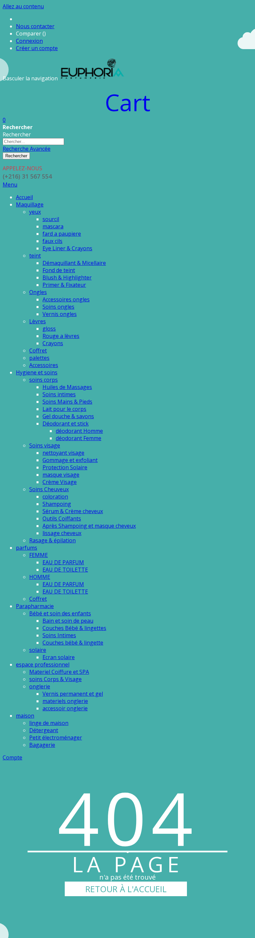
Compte (12, 757)
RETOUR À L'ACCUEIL (126, 889)
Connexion (29, 40)
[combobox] (33, 141)
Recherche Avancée (26, 148)
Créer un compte (37, 48)
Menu (10, 184)
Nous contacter (35, 26)
